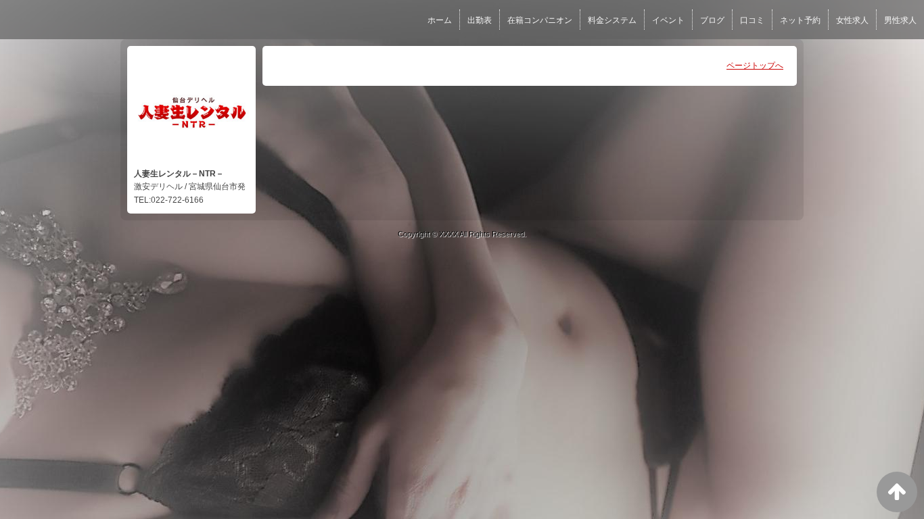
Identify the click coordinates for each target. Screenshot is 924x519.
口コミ (752, 20)
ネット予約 (800, 20)
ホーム (440, 20)
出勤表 (479, 20)
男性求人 (900, 20)
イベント (668, 20)
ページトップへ (754, 65)
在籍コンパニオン (539, 20)
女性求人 (852, 20)
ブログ (712, 20)
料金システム (612, 20)
